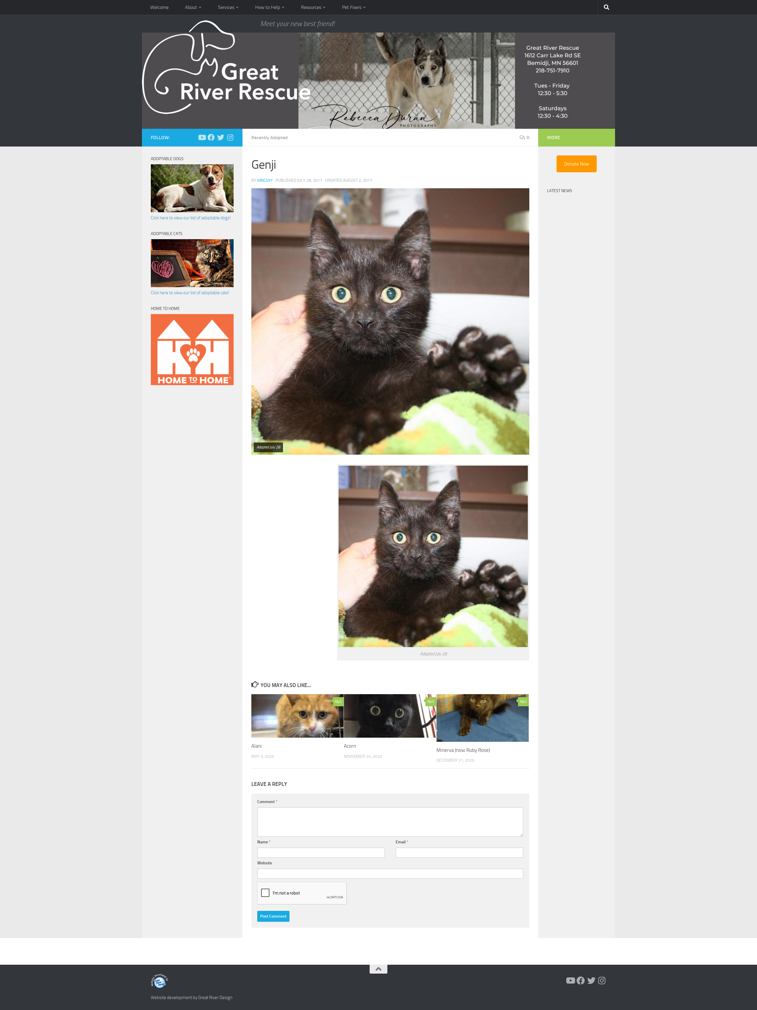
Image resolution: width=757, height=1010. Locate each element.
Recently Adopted (269, 137)
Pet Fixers (351, 7)
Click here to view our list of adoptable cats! (190, 292)
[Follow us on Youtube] (201, 137)
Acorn (350, 746)
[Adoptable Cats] (192, 285)
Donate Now (576, 164)
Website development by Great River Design (191, 997)
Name (264, 842)
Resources (311, 7)
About (191, 7)
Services (226, 7)
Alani (256, 746)
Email (402, 842)
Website (264, 863)
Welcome (159, 7)
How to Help (267, 7)
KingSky (265, 180)
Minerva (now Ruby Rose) (463, 750)
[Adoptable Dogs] (192, 210)
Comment (267, 801)
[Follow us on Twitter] (220, 137)
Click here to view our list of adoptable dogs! (191, 218)
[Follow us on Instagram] (230, 137)
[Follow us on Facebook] (211, 137)
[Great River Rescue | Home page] (226, 67)
